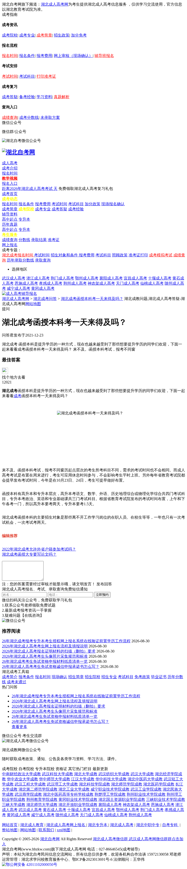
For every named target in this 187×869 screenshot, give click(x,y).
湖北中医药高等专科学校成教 (68, 794)
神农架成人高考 (101, 283)
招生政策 (61, 35)
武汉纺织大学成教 (114, 774)
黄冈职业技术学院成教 (77, 799)
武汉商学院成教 (28, 794)
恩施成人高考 (26, 283)
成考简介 (10, 677)
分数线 (24, 240)
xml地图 (63, 830)
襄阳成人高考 (111, 278)
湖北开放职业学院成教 (77, 805)
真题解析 (61, 97)
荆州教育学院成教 (41, 799)
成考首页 (10, 194)
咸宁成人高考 (18, 288)
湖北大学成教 (85, 774)
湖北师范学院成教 (126, 784)
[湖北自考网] (18, 152)
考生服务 (10, 235)
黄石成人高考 (54, 810)
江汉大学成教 (82, 779)
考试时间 (10, 76)
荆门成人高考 (62, 278)
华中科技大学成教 (111, 779)
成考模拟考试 (160, 255)
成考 (17, 396)
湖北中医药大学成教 (145, 779)
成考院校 (10, 35)
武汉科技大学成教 (57, 774)
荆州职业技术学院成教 (146, 794)
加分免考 (79, 35)
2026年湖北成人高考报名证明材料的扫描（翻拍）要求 (48, 651)
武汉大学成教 (142, 774)
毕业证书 (159, 677)
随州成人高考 (67, 815)
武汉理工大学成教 (62, 784)
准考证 (53, 240)
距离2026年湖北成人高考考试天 (29, 189)
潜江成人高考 (38, 278)
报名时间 (10, 56)
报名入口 (10, 183)
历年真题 (10, 224)
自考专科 (170, 825)
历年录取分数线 (20, 260)
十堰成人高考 (159, 278)
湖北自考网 (50, 839)
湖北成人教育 (32, 825)
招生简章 (76, 677)
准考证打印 (138, 255)
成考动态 (10, 199)
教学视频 (10, 178)
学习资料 (44, 97)
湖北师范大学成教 (41, 805)
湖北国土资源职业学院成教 (121, 799)
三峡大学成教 (13, 805)
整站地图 (10, 830)
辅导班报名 (104, 56)
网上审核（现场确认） (73, 56)
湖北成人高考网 (54, 4)
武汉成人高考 (13, 278)
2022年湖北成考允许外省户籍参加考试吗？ (39, 549)
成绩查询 (10, 117)
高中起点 (10, 219)
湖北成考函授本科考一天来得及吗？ (92, 299)
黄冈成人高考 (43, 288)
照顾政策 (120, 255)
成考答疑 (10, 97)
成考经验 (76, 209)
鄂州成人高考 (86, 278)
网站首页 (10, 825)
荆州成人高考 (75, 283)
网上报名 (10, 245)
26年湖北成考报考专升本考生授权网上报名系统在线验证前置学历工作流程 (66, 641)
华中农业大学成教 (22, 779)
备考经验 (27, 97)
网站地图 (33, 304)
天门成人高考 (127, 283)
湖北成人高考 (121, 825)
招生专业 (109, 677)
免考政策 (142, 677)
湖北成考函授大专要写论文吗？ (29, 554)
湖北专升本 (98, 825)
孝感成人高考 (50, 283)
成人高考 (10, 163)
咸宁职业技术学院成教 (110, 789)
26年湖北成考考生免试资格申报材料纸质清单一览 (45, 661)
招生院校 (92, 677)
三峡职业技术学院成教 (165, 799)
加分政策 (92, 204)
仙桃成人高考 (152, 283)
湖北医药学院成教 (158, 784)
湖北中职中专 (147, 825)
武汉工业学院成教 (146, 789)
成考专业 (27, 35)
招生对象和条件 (65, 255)
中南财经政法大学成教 (21, 774)
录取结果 (39, 240)
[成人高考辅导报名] (19, 293)
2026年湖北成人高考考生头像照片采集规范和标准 (45, 656)
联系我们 (46, 830)
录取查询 (43, 260)
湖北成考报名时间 (18, 255)
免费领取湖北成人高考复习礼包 (85, 189)
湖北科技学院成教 (94, 784)
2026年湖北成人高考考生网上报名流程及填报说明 (45, 646)
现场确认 (59, 677)
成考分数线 (29, 117)
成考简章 (44, 35)
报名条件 (27, 56)
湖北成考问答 (45, 299)
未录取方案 (50, 117)
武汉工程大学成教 (30, 784)
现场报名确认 (113, 204)
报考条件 (26, 677)
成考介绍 (10, 168)
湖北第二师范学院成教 (38, 789)
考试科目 (27, 76)
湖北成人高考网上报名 (66, 825)
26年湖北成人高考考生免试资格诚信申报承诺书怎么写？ (50, 666)
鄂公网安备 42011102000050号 (31, 864)
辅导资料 (10, 214)
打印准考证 (46, 76)
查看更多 (19, 727)
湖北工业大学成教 (74, 789)
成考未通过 (16, 682)
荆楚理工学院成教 (110, 794)
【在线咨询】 (32, 615)
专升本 (24, 219)
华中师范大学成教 (54, 779)
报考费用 (44, 56)
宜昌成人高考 (135, 278)
